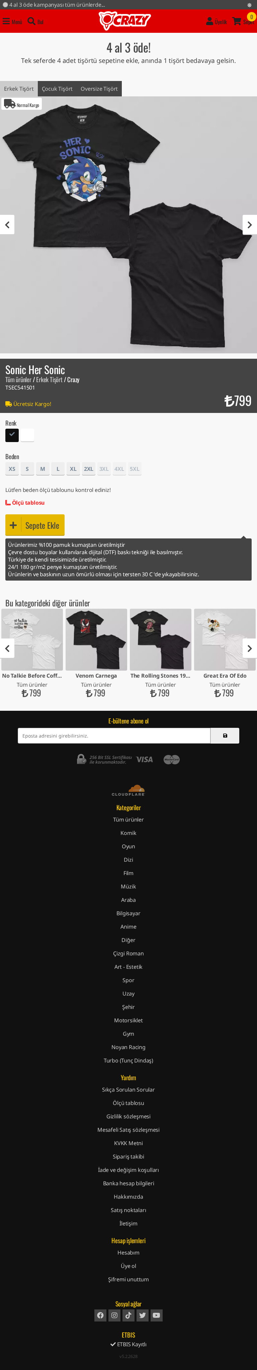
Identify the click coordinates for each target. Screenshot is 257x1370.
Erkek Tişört (19, 88)
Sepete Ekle (42, 525)
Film (128, 873)
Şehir (128, 1007)
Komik (128, 833)
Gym (128, 1033)
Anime (128, 926)
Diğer (128, 940)
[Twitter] (143, 1315)
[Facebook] (100, 1315)
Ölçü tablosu (28, 502)
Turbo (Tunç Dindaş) (128, 1060)
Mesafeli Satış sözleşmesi (128, 1129)
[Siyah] (12, 436)
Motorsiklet (128, 1020)
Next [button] (250, 225)
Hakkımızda (128, 1196)
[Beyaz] (27, 436)
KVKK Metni (128, 1143)
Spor (128, 980)
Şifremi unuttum (128, 1279)
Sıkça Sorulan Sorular (128, 1089)
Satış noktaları (128, 1210)
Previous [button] (7, 225)
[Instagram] (114, 1315)
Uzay (128, 993)
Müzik (128, 886)
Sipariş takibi (128, 1156)
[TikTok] (128, 1315)
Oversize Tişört (99, 88)
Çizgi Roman (128, 953)
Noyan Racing (128, 1047)
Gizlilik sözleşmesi (128, 1116)
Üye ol (128, 1266)
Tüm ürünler (18, 379)
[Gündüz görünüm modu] (249, 5)
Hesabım (128, 1252)
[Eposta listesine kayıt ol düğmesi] (224, 736)
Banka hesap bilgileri (128, 1183)
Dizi (128, 859)
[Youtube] (157, 1315)
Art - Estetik (128, 966)
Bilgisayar (128, 913)
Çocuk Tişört (57, 88)
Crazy (125, 21)
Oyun (128, 846)
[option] (128, 224)
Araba (128, 900)
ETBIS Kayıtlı (131, 1344)
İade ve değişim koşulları (128, 1170)
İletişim (128, 1223)
